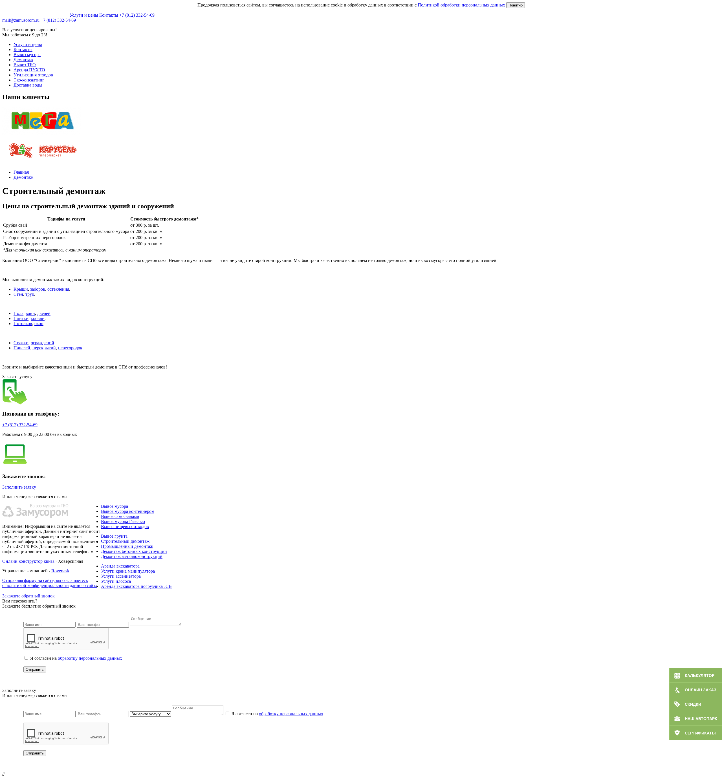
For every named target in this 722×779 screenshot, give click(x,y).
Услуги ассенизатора (121, 576)
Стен (18, 294)
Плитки (21, 318)
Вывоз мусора (27, 54)
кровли (38, 318)
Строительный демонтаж (125, 541)
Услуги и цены (84, 15)
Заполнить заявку (19, 487)
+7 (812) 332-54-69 (137, 15)
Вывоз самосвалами (120, 516)
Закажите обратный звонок (28, 595)
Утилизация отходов (33, 74)
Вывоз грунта (114, 536)
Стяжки (21, 342)
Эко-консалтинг (29, 80)
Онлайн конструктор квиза (28, 561)
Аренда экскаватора (120, 566)
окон (38, 323)
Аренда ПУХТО (29, 69)
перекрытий (44, 347)
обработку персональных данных (90, 658)
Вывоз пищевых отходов (125, 526)
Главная (21, 172)
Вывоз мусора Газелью (123, 521)
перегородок (70, 347)
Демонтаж (23, 59)
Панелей (22, 347)
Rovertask (60, 570)
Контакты (108, 15)
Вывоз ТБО (25, 64)
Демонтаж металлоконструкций (131, 556)
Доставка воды (28, 85)
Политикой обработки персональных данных (461, 5)
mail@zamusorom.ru (20, 20)
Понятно (516, 5)
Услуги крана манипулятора (128, 571)
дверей (43, 313)
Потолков (23, 323)
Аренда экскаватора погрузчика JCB (136, 586)
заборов (37, 289)
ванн (30, 313)
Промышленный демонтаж (127, 546)
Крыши (21, 289)
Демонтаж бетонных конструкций (134, 551)
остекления (58, 289)
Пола (18, 313)
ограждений (42, 342)
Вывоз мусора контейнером (127, 511)
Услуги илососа (116, 581)
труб (29, 294)
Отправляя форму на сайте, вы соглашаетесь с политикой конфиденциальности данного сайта (49, 583)
